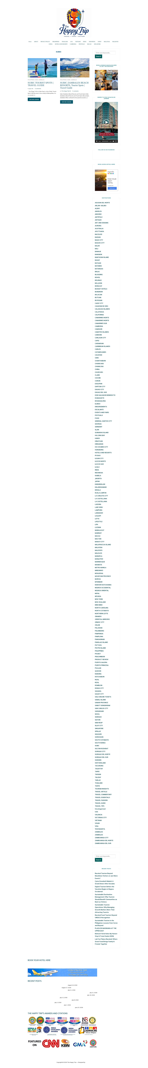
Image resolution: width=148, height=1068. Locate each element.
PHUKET (98, 654)
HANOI (97, 438)
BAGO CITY (99, 240)
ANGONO (98, 214)
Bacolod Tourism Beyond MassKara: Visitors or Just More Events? (106, 875)
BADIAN (98, 237)
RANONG (98, 674)
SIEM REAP (99, 723)
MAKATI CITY (99, 542)
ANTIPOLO (98, 217)
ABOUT (36, 41)
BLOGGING (99, 274)
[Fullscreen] (116, 141)
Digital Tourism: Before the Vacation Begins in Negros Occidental (104, 889)
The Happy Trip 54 (66, 91)
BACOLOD (98, 234)
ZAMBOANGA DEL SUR (103, 843)
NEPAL (97, 593)
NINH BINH (98, 605)
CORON (97, 381)
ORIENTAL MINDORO (102, 619)
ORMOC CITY (99, 622)
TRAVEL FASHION (101, 800)
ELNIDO (97, 404)
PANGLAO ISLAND (101, 642)
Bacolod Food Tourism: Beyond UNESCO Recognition (44, 997)
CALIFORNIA (99, 315)
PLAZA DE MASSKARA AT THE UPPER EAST (41, 1002)
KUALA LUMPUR (100, 493)
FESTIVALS (82, 44)
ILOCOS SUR (99, 464)
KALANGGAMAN (101, 487)
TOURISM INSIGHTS (102, 789)
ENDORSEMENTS (101, 407)
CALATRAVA (99, 312)
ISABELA (98, 475)
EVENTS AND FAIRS (102, 412)
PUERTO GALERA (101, 662)
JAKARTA (98, 478)
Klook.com (31, 964)
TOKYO (97, 786)
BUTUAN (98, 297)
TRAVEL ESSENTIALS (102, 797)
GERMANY (98, 427)
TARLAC (98, 780)
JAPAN (99, 41)
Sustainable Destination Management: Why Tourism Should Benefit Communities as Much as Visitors (58, 992)
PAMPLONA (99, 636)
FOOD (97, 418)
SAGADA (98, 691)
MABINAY (98, 533)
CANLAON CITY (100, 338)
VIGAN (97, 823)
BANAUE (98, 251)
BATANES (98, 266)
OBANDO (98, 616)
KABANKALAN (100, 484)
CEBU (97, 358)
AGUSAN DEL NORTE (102, 203)
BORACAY (98, 286)
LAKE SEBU (99, 507)
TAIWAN (98, 774)
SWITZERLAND (100, 763)
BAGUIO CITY (99, 243)
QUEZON (98, 671)
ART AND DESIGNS (101, 223)
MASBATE (98, 565)
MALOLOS (98, 553)
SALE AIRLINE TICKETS (103, 697)
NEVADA (98, 596)
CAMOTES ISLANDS (102, 332)
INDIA (84, 41)
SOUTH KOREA (100, 743)
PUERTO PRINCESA (101, 665)
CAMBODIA (73, 44)
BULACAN (98, 295)
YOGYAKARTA (100, 829)
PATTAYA (98, 645)
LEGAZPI (98, 516)
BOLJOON (98, 283)
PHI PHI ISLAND (100, 648)
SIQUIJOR (98, 734)
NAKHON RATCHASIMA (103, 585)
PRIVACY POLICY (45, 41)
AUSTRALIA (99, 228)
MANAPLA (98, 556)
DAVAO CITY (99, 389)
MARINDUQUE (100, 562)
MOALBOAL (99, 573)
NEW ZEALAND (100, 602)
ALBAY (97, 208)
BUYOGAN (98, 300)
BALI (96, 249)
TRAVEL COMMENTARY (103, 794)
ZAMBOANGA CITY (101, 838)
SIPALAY (98, 731)
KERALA (98, 490)
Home (30, 41)
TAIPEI (97, 771)
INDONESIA (92, 41)
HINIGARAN (99, 444)
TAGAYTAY (99, 769)
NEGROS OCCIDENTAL (103, 588)
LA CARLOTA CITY (101, 496)
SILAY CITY (99, 725)
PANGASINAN (100, 639)
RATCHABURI (99, 677)
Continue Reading (34, 99)
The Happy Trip (74, 1055)
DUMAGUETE (99, 398)
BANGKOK (98, 254)
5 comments (75, 91)
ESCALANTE (99, 409)
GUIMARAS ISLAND (102, 432)
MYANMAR (98, 582)
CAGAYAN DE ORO (101, 306)
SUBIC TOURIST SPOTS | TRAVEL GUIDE (40, 84)
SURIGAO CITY (100, 751)
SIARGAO (98, 717)
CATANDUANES (100, 352)
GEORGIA (98, 424)
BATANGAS (99, 269)
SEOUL (97, 714)
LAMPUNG (98, 510)
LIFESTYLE (98, 521)
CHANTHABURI (100, 361)
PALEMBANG (99, 631)
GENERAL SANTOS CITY (103, 421)
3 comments (38, 88)
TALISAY (98, 777)
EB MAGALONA (100, 401)
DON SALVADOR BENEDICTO (105, 395)
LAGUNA (98, 504)
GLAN (97, 430)
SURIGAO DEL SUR (101, 757)
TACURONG (99, 766)
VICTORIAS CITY (101, 817)
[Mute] (113, 141)
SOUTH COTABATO (102, 740)
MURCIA (98, 579)
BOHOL (97, 277)
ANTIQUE (98, 220)
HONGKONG (99, 450)
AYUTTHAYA (99, 231)
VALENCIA (98, 815)
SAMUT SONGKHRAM (102, 705)
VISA (96, 826)
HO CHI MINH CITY (101, 447)
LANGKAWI (99, 513)
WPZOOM (88, 1062)
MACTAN (98, 539)
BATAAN (98, 263)
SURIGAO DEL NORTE (102, 754)
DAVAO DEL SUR (101, 392)
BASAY (97, 260)
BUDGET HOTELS (101, 289)
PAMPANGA (99, 634)
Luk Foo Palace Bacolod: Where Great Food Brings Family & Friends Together (106, 941)
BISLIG (97, 272)
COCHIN (98, 378)
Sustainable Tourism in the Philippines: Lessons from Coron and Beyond (106, 923)
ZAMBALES (41, 79)
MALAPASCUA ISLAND (103, 545)
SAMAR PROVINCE (101, 703)
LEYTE (97, 519)
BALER (97, 246)
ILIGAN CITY (99, 458)
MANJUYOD (99, 559)
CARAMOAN (99, 343)
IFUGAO (98, 455)
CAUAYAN (98, 355)
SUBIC (36, 79)
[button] (106, 122)
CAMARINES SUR (101, 323)
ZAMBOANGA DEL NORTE (104, 840)
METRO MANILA (100, 567)
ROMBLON (98, 685)
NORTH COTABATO (102, 611)
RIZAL (97, 680)
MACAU (89, 44)
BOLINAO (98, 280)
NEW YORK (99, 599)
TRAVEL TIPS (99, 806)
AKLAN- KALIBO (100, 206)
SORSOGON (99, 737)
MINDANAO (99, 570)
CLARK (97, 375)
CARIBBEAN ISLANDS (102, 346)
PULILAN (98, 668)
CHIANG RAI (99, 366)
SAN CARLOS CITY (101, 708)
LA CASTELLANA (101, 499)
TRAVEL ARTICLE (101, 792)
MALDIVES (115, 41)
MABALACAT (99, 530)
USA (71, 41)
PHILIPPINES (55, 41)
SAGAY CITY (99, 694)
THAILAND (65, 41)
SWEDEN (98, 760)
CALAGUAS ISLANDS (102, 309)
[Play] (97, 141)
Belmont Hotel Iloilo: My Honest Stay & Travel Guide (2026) (46, 1005)
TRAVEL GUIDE (100, 803)
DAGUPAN (98, 384)
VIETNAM (77, 41)
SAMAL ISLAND (100, 700)
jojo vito (31, 88)
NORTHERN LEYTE (101, 613)
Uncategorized (100, 809)
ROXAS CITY (99, 688)
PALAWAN (98, 628)
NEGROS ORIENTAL (102, 590)
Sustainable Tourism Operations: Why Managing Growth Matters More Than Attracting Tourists (57, 995)
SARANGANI (99, 711)
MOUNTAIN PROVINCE (103, 576)
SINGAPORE (97, 44)
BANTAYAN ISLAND (102, 257)
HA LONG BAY (100, 435)
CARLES (98, 349)
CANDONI (98, 335)
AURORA (98, 226)
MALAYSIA (107, 41)
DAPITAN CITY (100, 386)
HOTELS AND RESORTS (61, 44)
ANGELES (98, 211)
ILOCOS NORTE (100, 461)
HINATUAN (99, 441)
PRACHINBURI (100, 657)
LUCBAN (98, 527)
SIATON (97, 720)
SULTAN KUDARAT (101, 748)
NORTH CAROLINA (101, 608)
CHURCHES (99, 372)
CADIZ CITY (99, 303)
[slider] (105, 141)
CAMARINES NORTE (102, 318)
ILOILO (97, 467)
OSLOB (97, 625)
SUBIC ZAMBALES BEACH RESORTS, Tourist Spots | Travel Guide (74, 85)
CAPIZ (97, 341)
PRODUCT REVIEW (101, 659)
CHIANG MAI (99, 363)
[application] (106, 122)
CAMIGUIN (98, 329)
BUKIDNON (99, 292)
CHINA (50, 44)
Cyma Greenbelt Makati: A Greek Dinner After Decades (44, 987)
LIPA (96, 524)
